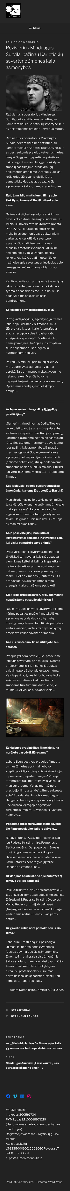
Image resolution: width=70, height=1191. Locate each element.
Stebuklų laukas (25, 1016)
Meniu (37, 28)
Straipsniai (21, 1010)
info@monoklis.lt (30, 1158)
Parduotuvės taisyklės (19, 1181)
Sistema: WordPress (49, 1181)
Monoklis (31, 42)
